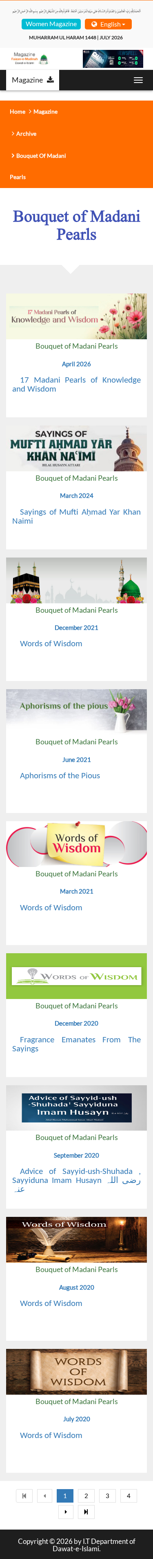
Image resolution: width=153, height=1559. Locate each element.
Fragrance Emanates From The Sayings (76, 1044)
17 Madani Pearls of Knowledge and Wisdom (76, 385)
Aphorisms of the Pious (60, 776)
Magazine (27, 79)
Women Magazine (51, 23)
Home (17, 111)
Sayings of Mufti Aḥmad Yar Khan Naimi (76, 517)
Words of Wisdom (51, 644)
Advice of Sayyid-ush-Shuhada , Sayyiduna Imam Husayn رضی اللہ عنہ (76, 1180)
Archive (26, 133)
